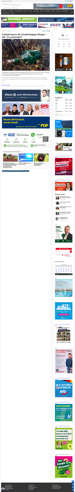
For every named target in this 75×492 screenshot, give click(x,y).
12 (66, 268)
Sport (25, 10)
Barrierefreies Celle (57, 486)
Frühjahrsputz (5, 171)
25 (63, 271)
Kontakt (12, 13)
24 (61, 271)
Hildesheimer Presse (57, 487)
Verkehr (53, 10)
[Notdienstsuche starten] (71, 251)
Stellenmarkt (47, 10)
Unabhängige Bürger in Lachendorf (22, 171)
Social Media (64, 10)
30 (58, 272)
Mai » (70, 274)
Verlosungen (36, 10)
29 (56, 272)
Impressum (31, 489)
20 (68, 269)
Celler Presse (8, 485)
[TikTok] (68, 1)
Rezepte (30, 10)
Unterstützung (32, 485)
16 (58, 269)
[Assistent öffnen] (3, 489)
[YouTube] (70, 1)
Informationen (8, 487)
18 (63, 269)
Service (57, 10)
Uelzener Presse (56, 488)
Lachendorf (9, 30)
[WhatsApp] (72, 1)
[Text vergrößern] (73, 482)
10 (61, 268)
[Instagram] (67, 1)
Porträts (7, 489)
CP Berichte (11, 10)
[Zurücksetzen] (73, 490)
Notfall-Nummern (5, 13)
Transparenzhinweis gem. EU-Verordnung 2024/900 (12, 22)
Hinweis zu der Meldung (6, 84)
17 (61, 269)
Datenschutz (31, 488)
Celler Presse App (9, 486)
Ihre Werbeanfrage (9, 488)
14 (71, 268)
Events (41, 10)
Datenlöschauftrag (33, 487)
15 (56, 269)
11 (63, 268)
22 (56, 271)
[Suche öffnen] (72, 12)
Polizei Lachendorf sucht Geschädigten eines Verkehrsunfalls (39, 164)
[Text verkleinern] (73, 484)
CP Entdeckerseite (19, 10)
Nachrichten (4, 10)
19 (66, 269)
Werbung (31, 486)
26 (66, 271)
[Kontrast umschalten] (73, 487)
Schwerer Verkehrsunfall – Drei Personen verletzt (25, 164)
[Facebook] (65, 1)
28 (71, 271)
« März (57, 274)
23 (58, 271)
